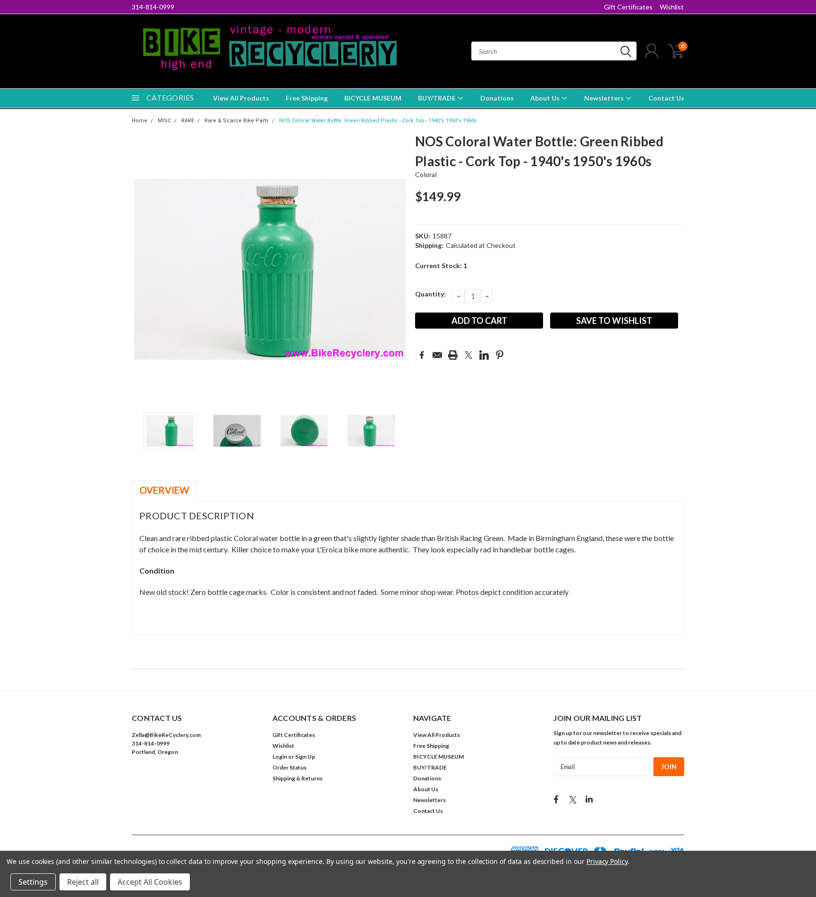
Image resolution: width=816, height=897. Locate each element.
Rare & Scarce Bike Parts (236, 121)
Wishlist (672, 7)
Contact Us (666, 98)
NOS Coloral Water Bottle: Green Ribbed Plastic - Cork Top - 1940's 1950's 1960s (378, 121)
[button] (197, 780)
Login (279, 756)
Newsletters (604, 98)
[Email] (437, 355)
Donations (497, 98)
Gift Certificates (628, 7)
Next (396, 269)
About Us (545, 98)
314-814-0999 (153, 7)
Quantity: (430, 294)
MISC (164, 121)
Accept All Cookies (150, 882)
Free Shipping (307, 98)
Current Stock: (441, 266)
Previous (143, 269)
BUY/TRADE (437, 98)
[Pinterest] (499, 355)
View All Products (241, 98)
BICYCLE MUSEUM (372, 98)
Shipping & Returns (297, 778)
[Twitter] (468, 355)
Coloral (426, 174)
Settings (33, 882)
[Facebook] (421, 355)
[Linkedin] (484, 355)
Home (139, 121)
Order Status (289, 767)
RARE (187, 121)
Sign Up (305, 756)
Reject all (83, 882)
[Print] (453, 355)
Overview (164, 490)
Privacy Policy (607, 861)
